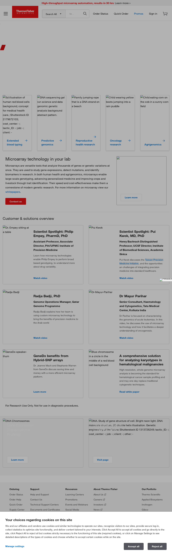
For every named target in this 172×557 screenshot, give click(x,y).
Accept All (133, 546)
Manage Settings (14, 546)
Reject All (157, 546)
